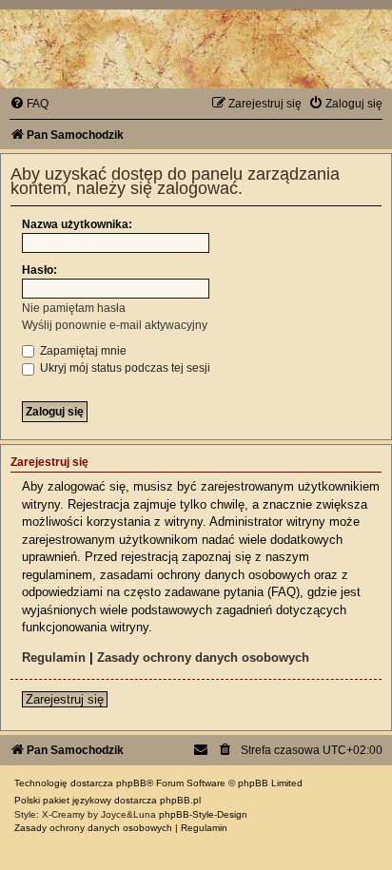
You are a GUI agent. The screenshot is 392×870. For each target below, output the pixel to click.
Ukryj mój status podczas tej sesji (123, 368)
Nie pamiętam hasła (74, 308)
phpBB (131, 783)
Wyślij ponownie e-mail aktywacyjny (114, 325)
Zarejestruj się (65, 699)
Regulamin (54, 657)
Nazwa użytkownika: (77, 224)
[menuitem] (29, 103)
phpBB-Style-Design (203, 814)
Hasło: (39, 270)
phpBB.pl (180, 800)
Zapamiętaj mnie (82, 351)
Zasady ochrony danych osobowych (203, 657)
